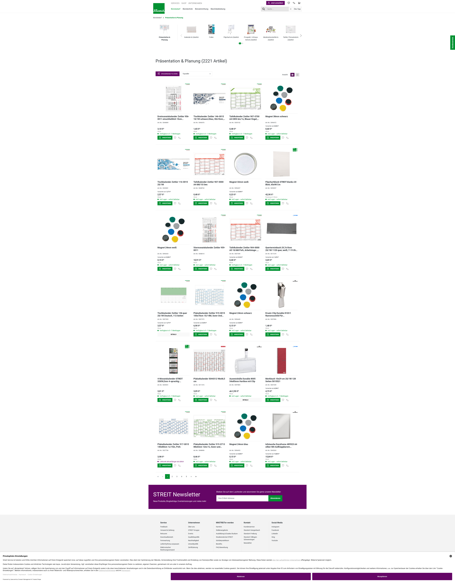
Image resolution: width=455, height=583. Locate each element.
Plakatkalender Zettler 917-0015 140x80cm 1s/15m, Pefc (173, 445)
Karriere (219, 527)
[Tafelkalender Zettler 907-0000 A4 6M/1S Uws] (209, 164)
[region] (241, 36)
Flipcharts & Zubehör (231, 37)
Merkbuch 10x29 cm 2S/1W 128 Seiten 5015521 (280, 380)
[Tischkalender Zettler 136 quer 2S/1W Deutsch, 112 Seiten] (173, 295)
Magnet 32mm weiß (238, 182)
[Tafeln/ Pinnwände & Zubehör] (291, 29)
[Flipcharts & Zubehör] (231, 29)
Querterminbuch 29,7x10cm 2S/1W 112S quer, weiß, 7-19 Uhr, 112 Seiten (281, 249)
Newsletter (248, 543)
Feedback (163, 527)
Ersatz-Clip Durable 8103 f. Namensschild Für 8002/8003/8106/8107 (278, 314)
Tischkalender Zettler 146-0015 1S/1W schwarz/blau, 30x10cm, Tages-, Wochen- (208, 117)
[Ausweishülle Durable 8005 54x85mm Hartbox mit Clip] (245, 361)
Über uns (191, 527)
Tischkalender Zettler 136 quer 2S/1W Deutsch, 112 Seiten (172, 314)
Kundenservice (249, 527)
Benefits (219, 544)
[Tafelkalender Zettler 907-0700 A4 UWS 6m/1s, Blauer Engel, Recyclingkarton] (245, 98)
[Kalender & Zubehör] (191, 29)
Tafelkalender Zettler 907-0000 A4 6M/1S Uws (208, 183)
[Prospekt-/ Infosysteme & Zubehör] (251, 29)
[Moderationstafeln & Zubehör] (271, 29)
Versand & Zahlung (167, 530)
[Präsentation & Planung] (164, 29)
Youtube (275, 540)
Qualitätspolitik (193, 537)
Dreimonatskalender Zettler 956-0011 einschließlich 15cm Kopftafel (173, 117)
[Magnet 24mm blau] (245, 426)
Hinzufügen (166, 137)
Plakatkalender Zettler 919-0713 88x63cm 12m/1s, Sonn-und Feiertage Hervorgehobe (209, 445)
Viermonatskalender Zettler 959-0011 (209, 248)
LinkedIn (275, 534)
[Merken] (175, 138)
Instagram (275, 527)
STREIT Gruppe (193, 530)
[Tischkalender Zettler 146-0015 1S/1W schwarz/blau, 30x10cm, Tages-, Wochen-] (209, 98)
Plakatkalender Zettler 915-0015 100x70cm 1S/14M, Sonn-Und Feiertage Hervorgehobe (209, 314)
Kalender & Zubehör (191, 37)
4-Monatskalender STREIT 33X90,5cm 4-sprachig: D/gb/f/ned (170, 380)
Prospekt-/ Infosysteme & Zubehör (251, 38)
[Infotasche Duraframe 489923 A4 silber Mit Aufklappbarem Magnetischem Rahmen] (281, 426)
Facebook (275, 530)
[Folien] (211, 29)
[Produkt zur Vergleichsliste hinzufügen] (179, 138)
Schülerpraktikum (222, 540)
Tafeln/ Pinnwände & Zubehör (290, 38)
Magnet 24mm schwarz (240, 313)
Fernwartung (165, 540)
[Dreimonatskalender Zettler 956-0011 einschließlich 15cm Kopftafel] (173, 98)
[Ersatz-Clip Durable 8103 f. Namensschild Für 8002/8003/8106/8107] (281, 295)
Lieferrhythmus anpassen (169, 544)
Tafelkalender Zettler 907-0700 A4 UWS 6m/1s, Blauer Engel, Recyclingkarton (244, 117)
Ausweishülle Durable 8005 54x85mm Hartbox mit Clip (242, 380)
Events (190, 534)
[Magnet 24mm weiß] (173, 230)
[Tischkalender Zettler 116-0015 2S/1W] (173, 164)
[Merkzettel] (288, 3)
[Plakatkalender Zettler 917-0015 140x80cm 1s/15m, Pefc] (173, 426)
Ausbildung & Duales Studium (227, 534)
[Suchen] (263, 9)
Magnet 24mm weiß (167, 247)
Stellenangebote (222, 530)
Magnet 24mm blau (238, 444)
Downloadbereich (166, 537)
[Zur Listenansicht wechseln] (297, 75)
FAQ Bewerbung (222, 547)
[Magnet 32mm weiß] (245, 164)
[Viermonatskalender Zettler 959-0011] (209, 230)
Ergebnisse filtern (169, 74)
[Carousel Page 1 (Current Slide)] (240, 43)
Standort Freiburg (250, 534)
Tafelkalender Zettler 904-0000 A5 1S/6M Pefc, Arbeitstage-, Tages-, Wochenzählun (244, 249)
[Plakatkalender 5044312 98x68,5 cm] (209, 361)
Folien (211, 37)
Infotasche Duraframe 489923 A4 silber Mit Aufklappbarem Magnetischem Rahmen (281, 445)
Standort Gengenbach (252, 530)
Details (173, 334)
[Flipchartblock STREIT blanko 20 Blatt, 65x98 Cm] (281, 164)
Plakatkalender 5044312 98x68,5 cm (209, 380)
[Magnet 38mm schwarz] (281, 98)
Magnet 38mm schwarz (276, 116)
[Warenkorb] (299, 3)
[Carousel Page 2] (242, 43)
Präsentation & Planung (164, 38)
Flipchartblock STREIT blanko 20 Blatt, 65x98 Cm (280, 183)
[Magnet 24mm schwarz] (245, 295)
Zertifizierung (193, 547)
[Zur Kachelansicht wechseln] (292, 75)
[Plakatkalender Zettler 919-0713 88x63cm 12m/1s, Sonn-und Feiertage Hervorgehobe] (209, 426)
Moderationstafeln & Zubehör (270, 38)
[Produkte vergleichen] (294, 3)
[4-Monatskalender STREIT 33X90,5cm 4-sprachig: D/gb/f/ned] (173, 361)
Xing (273, 537)
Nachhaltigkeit (193, 540)
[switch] (291, 9)
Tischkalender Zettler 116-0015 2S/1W (172, 183)
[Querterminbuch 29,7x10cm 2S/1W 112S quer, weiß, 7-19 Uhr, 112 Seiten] (281, 230)
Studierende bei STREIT (224, 537)
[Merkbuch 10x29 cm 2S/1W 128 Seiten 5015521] (281, 361)
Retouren (163, 534)
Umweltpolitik (193, 544)
